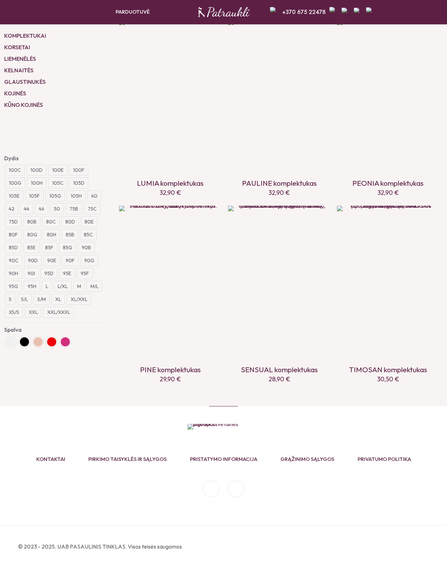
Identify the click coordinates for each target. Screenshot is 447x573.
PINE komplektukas (170, 369)
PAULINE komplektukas (279, 183)
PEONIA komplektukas (388, 183)
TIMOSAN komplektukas (388, 369)
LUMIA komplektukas (170, 183)
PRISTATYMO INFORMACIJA (223, 459)
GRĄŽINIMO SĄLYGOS (307, 459)
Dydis (11, 158)
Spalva (13, 329)
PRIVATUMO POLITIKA (384, 459)
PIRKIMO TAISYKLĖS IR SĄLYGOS (127, 459)
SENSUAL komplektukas (279, 369)
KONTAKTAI (50, 459)
